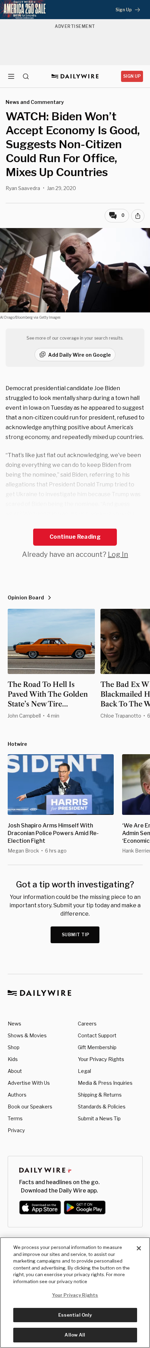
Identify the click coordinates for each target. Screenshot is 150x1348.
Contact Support (97, 1035)
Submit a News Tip (99, 1118)
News (14, 1024)
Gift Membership (97, 1047)
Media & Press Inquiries (105, 1083)
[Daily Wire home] (75, 76)
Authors (17, 1095)
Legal (84, 1071)
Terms (15, 1118)
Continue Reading (75, 536)
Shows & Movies (27, 1035)
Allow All (75, 1335)
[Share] (137, 215)
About (15, 1071)
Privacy (16, 1130)
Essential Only (75, 1315)
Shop (14, 1047)
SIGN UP (132, 76)
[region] (75, 1292)
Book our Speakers (30, 1107)
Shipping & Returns (100, 1095)
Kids (13, 1059)
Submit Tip (76, 934)
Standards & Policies (102, 1107)
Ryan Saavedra (23, 188)
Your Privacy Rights (101, 1059)
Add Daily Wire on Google (79, 355)
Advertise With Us (29, 1083)
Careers (87, 1024)
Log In (118, 554)
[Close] (139, 1248)
